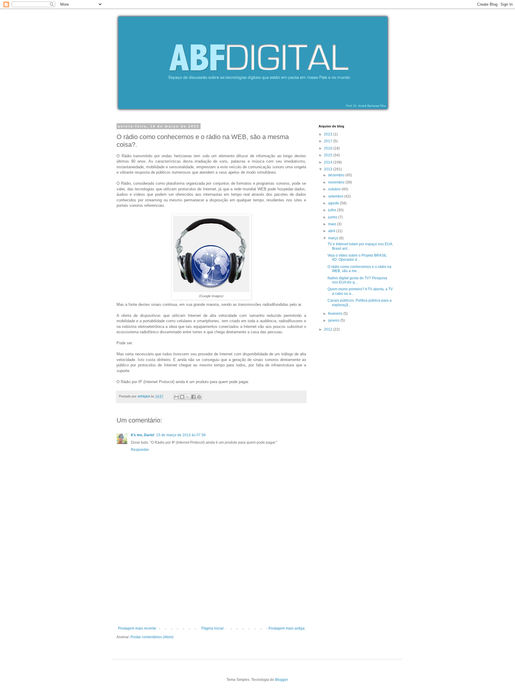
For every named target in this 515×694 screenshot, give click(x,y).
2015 (328, 155)
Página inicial (212, 628)
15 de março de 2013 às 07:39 (181, 435)
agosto (334, 203)
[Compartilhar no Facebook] (193, 397)
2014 (328, 162)
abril (332, 231)
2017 (328, 141)
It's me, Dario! (142, 435)
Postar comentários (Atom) (152, 637)
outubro (335, 189)
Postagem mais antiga (287, 628)
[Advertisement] (211, 581)
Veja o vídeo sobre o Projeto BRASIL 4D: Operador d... (357, 257)
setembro (336, 196)
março (333, 238)
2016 (328, 148)
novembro (336, 182)
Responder (140, 450)
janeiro (334, 320)
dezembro (336, 175)
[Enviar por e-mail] (176, 397)
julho (332, 210)
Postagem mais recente (137, 628)
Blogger (281, 680)
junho (333, 217)
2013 (328, 169)
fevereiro (335, 313)
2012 (328, 329)
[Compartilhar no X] (188, 397)
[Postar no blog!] (182, 397)
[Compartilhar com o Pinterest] (199, 397)
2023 (328, 134)
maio (332, 224)
